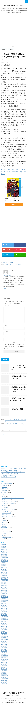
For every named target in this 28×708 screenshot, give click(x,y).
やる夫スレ (10, 262)
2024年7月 (4, 585)
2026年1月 (4, 556)
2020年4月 (4, 669)
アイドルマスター (6, 499)
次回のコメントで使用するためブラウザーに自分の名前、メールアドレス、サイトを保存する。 (14, 346)
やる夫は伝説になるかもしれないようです (13, 472)
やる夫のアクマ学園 (16, 409)
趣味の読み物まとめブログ (14, 5)
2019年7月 (4, 683)
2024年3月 (4, 592)
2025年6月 (4, 567)
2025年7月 (4, 566)
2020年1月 (4, 674)
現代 (3, 535)
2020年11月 (4, 657)
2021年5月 (4, 647)
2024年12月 (4, 577)
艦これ (3, 524)
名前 (5, 325)
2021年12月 (4, 636)
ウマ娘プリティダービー (8, 503)
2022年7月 (4, 624)
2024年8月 (4, 584)
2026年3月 (4, 552)
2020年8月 (4, 662)
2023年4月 (4, 610)
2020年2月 (4, 672)
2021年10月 (4, 639)
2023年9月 (4, 602)
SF (2, 529)
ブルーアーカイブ (6, 513)
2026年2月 (4, 554)
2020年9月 (4, 660)
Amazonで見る (14, 204)
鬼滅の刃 (4, 526)
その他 (3, 496)
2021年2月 (4, 652)
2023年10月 (4, 600)
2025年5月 (4, 569)
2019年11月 (4, 677)
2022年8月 (4, 623)
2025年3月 (4, 572)
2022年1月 (4, 634)
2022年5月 (4, 628)
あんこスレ (5, 262)
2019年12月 (4, 675)
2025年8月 (4, 564)
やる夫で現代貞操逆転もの (8, 475)
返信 (5, 288)
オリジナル (4, 505)
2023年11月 (4, 598)
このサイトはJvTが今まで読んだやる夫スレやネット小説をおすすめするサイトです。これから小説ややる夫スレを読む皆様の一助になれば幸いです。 (14, 698)
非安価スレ (4, 490)
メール (6, 331)
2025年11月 (4, 559)
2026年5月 (4, 549)
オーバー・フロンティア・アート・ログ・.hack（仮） (18, 367)
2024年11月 (4, 579)
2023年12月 (4, 597)
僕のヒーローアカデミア (15, 264)
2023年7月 (4, 605)
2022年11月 (4, 618)
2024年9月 (4, 582)
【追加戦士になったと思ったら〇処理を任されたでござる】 (18, 389)
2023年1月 (4, 615)
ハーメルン (4, 492)
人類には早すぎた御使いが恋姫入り (14, 423)
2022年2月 (4, 633)
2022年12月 (4, 616)
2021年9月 (4, 641)
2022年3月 (4, 631)
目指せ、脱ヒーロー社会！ (8, 477)
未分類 (3, 538)
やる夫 (7, 264)
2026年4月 (4, 551)
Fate (3, 494)
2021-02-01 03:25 (7, 275)
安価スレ (4, 488)
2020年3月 (4, 670)
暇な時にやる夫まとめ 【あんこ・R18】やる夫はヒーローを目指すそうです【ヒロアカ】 (13, 172)
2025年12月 (4, 557)
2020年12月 (4, 656)
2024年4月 (4, 590)
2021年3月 (4, 651)
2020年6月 (4, 665)
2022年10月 (4, 620)
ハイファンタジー (6, 531)
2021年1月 (4, 654)
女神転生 (4, 520)
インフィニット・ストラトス (9, 501)
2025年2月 (4, 574)
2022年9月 (4, 621)
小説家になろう (5, 527)
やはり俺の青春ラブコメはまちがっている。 (13, 498)
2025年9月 (4, 562)
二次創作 (4, 533)
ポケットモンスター (7, 514)
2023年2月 (4, 613)
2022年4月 (4, 629)
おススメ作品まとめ (6, 483)
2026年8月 (4, 544)
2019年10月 (4, 678)
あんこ (4, 264)
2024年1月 (4, 595)
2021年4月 (4, 649)
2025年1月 (4, 575)
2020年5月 (4, 667)
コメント (6, 305)
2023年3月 (4, 611)
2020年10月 (4, 659)
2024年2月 (4, 593)
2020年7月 (4, 664)
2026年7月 (4, 546)
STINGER (19, 705)
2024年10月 (4, 580)
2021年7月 (4, 644)
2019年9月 (4, 680)
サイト (5, 337)
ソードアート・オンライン (8, 509)
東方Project (5, 522)
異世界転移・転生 (6, 537)
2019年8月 (4, 682)
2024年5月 (4, 588)
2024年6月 (4, 587)
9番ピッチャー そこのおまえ (9, 473)
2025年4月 (4, 570)
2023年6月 (4, 606)
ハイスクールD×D (6, 511)
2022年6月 (4, 626)
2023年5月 (4, 608)
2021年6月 (4, 646)
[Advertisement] (14, 29)
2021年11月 (4, 638)
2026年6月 (4, 548)
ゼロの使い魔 (5, 507)
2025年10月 (4, 561)
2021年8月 (4, 642)
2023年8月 (4, 603)
